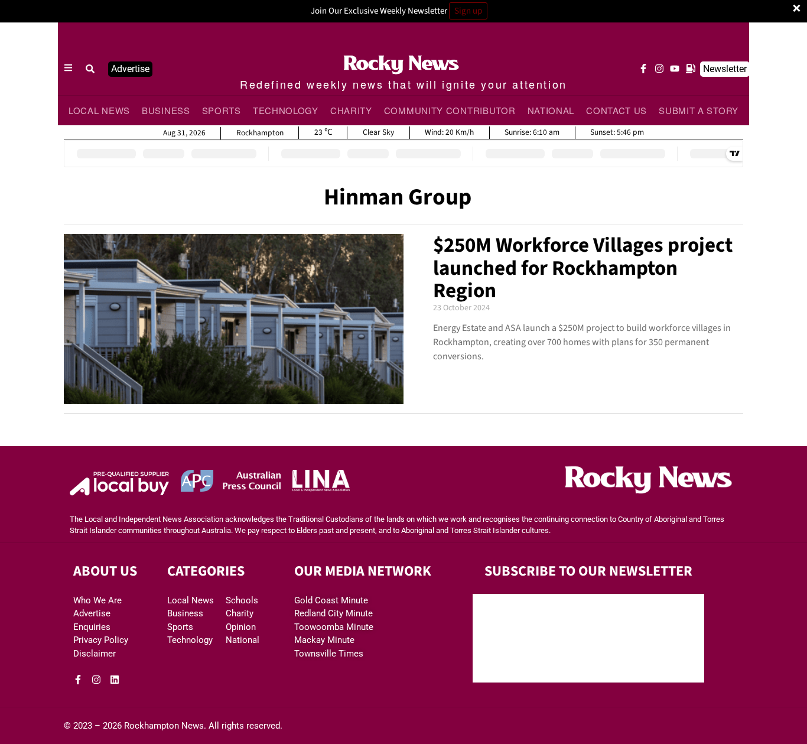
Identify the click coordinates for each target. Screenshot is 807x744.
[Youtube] (674, 68)
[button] (90, 69)
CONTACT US (616, 110)
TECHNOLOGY (285, 110)
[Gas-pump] (690, 68)
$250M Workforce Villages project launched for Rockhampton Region (583, 268)
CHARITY (351, 110)
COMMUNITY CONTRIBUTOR (450, 110)
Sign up (468, 11)
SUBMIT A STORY (698, 110)
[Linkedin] (114, 679)
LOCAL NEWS (99, 110)
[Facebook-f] (643, 68)
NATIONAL (551, 110)
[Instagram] (659, 68)
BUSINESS (166, 110)
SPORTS (221, 110)
